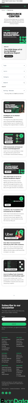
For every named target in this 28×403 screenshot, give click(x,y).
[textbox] (14, 65)
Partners (4, 353)
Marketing (19, 367)
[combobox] (14, 65)
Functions (19, 365)
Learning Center (6, 367)
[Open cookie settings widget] (2, 400)
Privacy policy (5, 388)
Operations (19, 371)
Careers (18, 360)
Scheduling (5, 349)
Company (18, 353)
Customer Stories (7, 371)
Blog (3, 372)
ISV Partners (5, 360)
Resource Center (7, 369)
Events (18, 358)
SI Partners (5, 362)
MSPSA (23, 388)
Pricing (4, 346)
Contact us (19, 362)
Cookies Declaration (15, 388)
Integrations (5, 344)
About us (19, 355)
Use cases (19, 337)
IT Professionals (20, 376)
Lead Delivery (20, 339)
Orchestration (6, 348)
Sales (17, 369)
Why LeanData (6, 339)
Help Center (5, 374)
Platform (5, 337)
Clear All (4, 86)
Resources (5, 365)
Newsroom (19, 357)
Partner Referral (6, 358)
